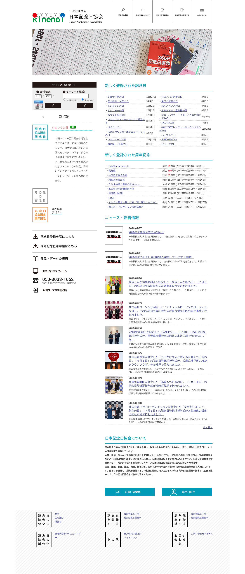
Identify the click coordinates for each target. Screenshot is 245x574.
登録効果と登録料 (132, 517)
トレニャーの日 (116, 110)
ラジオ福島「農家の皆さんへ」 (125, 184)
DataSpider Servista (119, 166)
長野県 (112, 170)
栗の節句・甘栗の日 (118, 101)
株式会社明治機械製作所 (121, 188)
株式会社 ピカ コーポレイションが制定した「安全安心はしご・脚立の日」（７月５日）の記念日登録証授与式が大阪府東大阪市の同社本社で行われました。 (168, 410)
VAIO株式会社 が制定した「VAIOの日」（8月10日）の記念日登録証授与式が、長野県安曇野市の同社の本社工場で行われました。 (167, 335)
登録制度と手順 (131, 513)
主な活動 (59, 517)
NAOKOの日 (168, 122)
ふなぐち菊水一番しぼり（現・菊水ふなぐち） (133, 202)
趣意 (57, 513)
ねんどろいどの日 (170, 105)
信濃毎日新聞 (115, 193)
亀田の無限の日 (169, 101)
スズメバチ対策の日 (171, 96)
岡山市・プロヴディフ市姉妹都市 (126, 207)
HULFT (112, 198)
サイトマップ (130, 537)
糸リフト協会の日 (117, 115)
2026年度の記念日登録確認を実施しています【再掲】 (161, 257)
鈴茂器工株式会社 (118, 175)
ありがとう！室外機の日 (174, 110)
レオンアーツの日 (117, 139)
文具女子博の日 (116, 96)
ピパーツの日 (168, 144)
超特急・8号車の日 (118, 144)
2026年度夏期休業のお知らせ (146, 232)
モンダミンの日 (116, 105)
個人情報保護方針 (132, 533)
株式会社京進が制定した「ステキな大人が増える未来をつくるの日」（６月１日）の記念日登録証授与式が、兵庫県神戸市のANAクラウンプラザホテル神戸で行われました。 (168, 360)
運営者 (58, 521)
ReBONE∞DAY (169, 139)
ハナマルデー (168, 135)
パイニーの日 (115, 127)
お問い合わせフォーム (202, 533)
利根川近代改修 (117, 179)
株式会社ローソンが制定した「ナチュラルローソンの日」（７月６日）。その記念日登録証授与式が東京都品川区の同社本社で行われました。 (168, 310)
